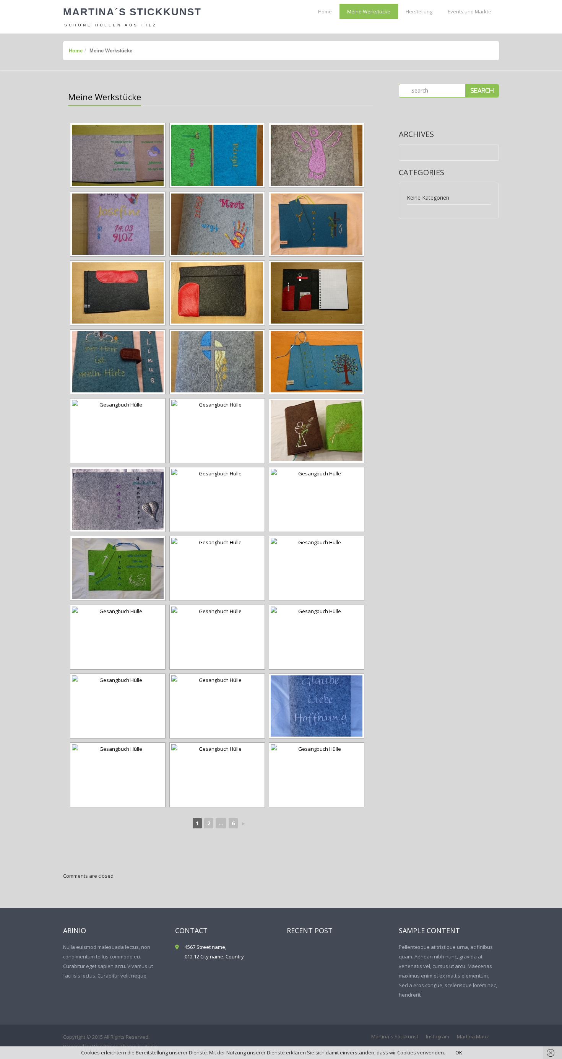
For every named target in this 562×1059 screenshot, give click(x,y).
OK (458, 1052)
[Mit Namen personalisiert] (118, 774)
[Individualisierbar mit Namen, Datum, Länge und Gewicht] (316, 155)
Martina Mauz (473, 1036)
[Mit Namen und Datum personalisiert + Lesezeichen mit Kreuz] (118, 568)
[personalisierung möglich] (118, 430)
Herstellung (419, 11)
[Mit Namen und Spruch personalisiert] (217, 499)
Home (325, 11)
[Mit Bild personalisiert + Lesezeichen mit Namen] (118, 361)
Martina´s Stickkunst (132, 12)
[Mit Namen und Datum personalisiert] (217, 361)
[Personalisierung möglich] (316, 430)
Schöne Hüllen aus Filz (110, 25)
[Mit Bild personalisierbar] (316, 637)
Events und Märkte (469, 11)
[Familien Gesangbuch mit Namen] (118, 499)
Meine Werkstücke (368, 11)
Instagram (437, 1036)
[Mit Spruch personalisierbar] (316, 706)
